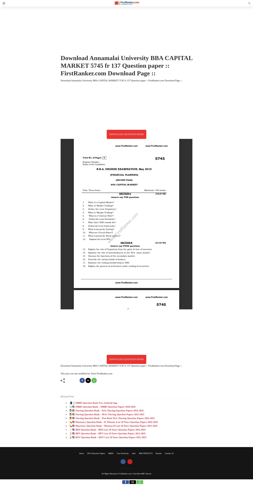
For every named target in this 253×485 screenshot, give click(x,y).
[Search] (248, 3)
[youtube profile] (129, 462)
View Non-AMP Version (142, 474)
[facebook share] (82, 380)
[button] (125, 482)
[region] (126, 30)
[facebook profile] (123, 462)
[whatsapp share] (94, 380)
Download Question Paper (126, 134)
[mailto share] (88, 380)
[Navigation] (3, 3)
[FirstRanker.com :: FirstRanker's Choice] (126, 2)
